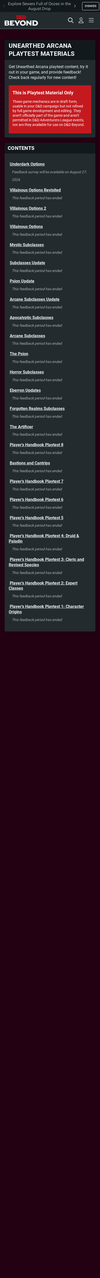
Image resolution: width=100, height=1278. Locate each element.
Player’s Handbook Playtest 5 (36, 517)
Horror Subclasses (27, 372)
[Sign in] (81, 20)
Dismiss (90, 6)
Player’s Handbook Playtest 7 (36, 481)
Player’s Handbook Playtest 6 (36, 499)
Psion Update (22, 281)
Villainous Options (26, 226)
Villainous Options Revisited (35, 190)
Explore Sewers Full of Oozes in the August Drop (39, 6)
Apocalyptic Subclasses (31, 317)
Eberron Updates (25, 390)
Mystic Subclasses (27, 244)
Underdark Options (27, 164)
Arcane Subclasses (27, 335)
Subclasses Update (27, 262)
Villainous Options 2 (28, 208)
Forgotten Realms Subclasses (37, 408)
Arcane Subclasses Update (34, 299)
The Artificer (21, 426)
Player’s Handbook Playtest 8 (36, 444)
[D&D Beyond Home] (21, 20)
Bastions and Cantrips (30, 463)
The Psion (19, 353)
